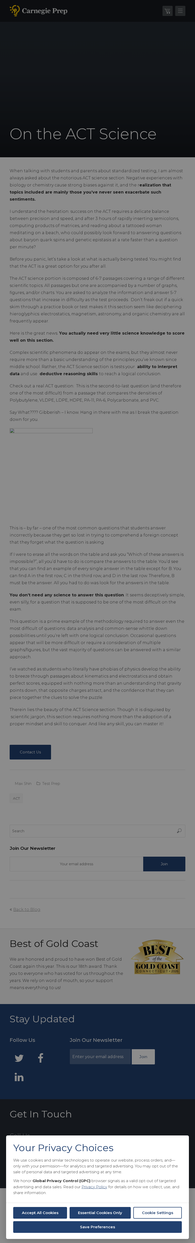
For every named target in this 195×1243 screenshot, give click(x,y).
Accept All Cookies (40, 1212)
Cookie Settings (157, 1212)
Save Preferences (97, 1226)
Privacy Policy (94, 1186)
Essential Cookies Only (100, 1212)
